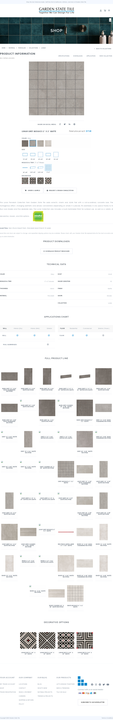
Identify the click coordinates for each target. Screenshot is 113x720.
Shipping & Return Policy (26, 702)
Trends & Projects (45, 696)
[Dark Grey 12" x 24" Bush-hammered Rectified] (25, 154)
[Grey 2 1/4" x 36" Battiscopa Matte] (40, 167)
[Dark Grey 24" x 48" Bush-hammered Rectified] (48, 154)
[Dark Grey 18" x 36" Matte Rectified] (32, 154)
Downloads (78, 56)
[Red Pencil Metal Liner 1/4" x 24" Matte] (25, 167)
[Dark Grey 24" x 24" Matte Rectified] (40, 154)
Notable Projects (45, 692)
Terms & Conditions (107, 718)
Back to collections (103, 48)
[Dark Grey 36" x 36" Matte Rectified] (56, 154)
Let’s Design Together (65, 684)
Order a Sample (33, 190)
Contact (22, 688)
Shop (2, 688)
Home (4, 48)
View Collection (105, 56)
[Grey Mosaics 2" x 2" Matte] (32, 143)
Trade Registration (8, 692)
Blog (40, 684)
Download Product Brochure (57, 251)
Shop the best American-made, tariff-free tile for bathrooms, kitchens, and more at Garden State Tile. (56, 2)
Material (12, 48)
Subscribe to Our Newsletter (93, 702)
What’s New (42, 688)
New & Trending (63, 688)
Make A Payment (25, 692)
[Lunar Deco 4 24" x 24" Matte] (25, 180)
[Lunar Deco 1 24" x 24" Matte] (48, 180)
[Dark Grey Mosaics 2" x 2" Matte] (25, 143)
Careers (22, 696)
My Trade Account (7, 684)
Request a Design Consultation (61, 190)
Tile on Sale (61, 692)
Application (91, 56)
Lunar (43, 48)
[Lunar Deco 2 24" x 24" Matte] (40, 180)
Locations (23, 684)
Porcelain (22, 48)
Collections (33, 48)
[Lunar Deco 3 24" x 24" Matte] (32, 180)
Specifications (63, 56)
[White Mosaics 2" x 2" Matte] (48, 143)
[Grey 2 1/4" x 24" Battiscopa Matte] (32, 167)
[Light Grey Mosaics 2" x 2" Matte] (40, 143)
